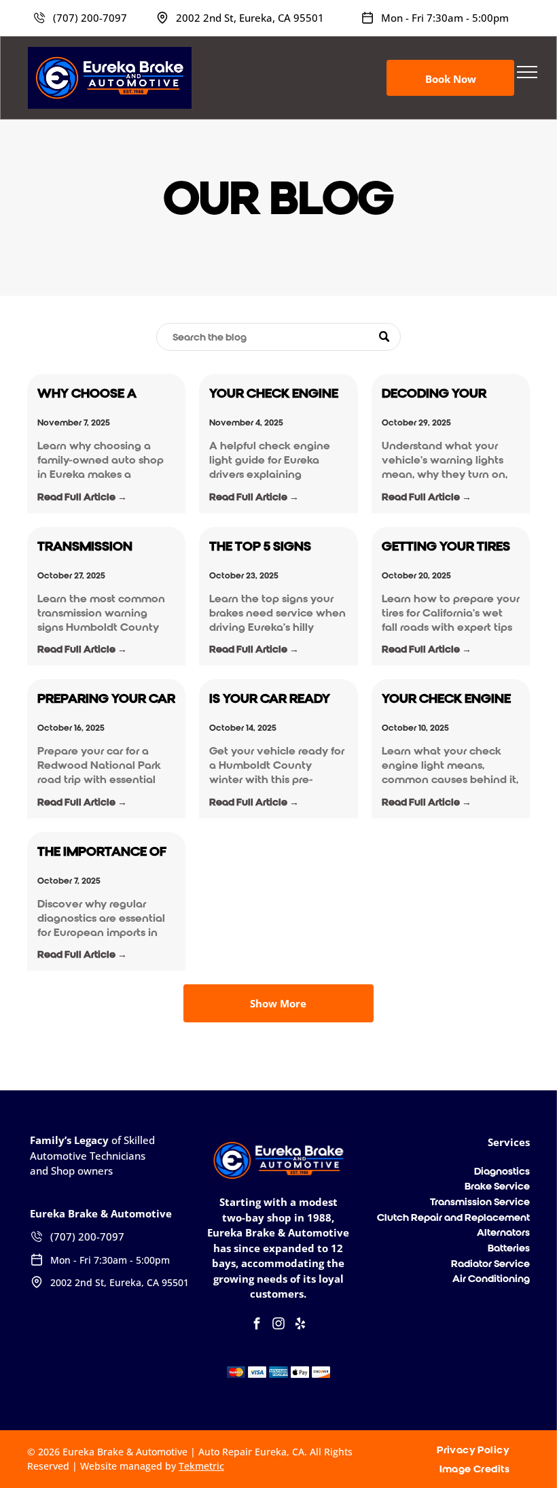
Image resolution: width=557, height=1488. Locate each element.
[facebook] (256, 1325)
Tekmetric (201, 1465)
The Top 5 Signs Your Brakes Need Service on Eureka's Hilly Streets (275, 546)
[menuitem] (478, 1449)
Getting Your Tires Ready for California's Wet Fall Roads (446, 546)
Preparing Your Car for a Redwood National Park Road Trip (106, 699)
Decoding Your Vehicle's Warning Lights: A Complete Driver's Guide (446, 393)
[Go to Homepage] (110, 53)
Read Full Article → (82, 497)
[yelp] (300, 1325)
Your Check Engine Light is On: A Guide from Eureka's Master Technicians (446, 699)
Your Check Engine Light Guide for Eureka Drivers (273, 393)
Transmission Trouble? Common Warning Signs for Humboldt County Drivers (103, 546)
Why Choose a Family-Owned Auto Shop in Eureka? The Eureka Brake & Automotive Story (104, 393)
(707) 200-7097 (90, 17)
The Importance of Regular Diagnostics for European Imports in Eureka (101, 852)
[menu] (527, 72)
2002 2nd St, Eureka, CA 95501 (250, 17)
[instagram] (278, 1325)
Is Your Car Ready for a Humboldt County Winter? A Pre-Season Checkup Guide (271, 699)
